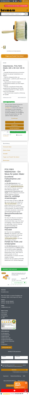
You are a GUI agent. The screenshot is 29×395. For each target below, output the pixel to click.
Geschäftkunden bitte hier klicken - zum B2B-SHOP (16, 5)
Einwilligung (8, 107)
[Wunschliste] (20, 1)
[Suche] (26, 14)
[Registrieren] (16, 1)
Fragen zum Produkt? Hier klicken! (15, 56)
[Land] (18, 1)
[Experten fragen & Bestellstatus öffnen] (25, 391)
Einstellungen (14, 118)
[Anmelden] (14, 1)
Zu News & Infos (5, 1)
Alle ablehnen (14, 125)
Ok (14, 122)
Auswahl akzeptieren (14, 128)
